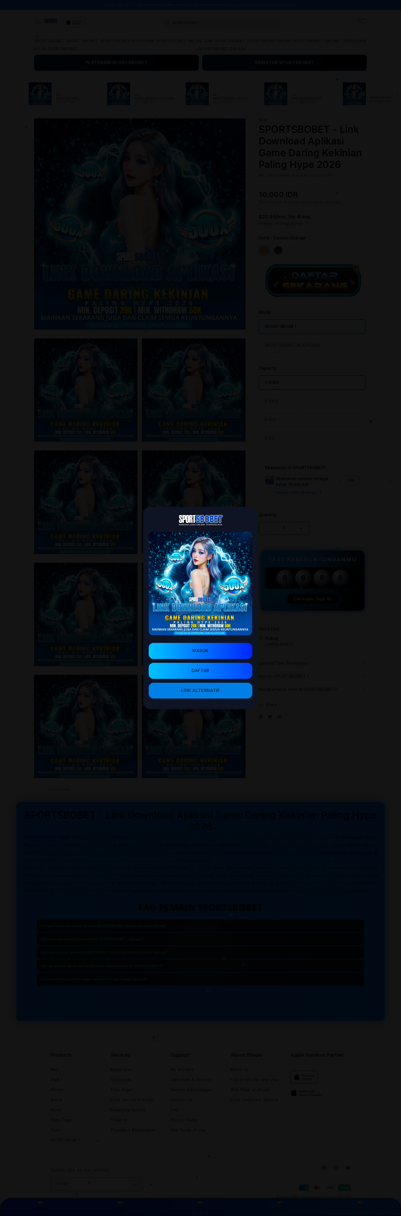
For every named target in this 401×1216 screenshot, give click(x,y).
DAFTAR (200, 670)
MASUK (200, 650)
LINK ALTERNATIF (200, 690)
